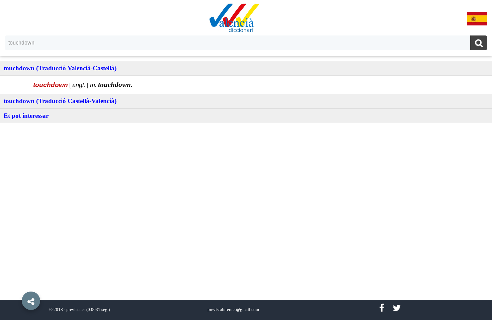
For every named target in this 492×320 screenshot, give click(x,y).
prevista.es (75, 309)
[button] (16, 285)
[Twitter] (396, 308)
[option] (246, 160)
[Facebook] (382, 308)
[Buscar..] (478, 43)
